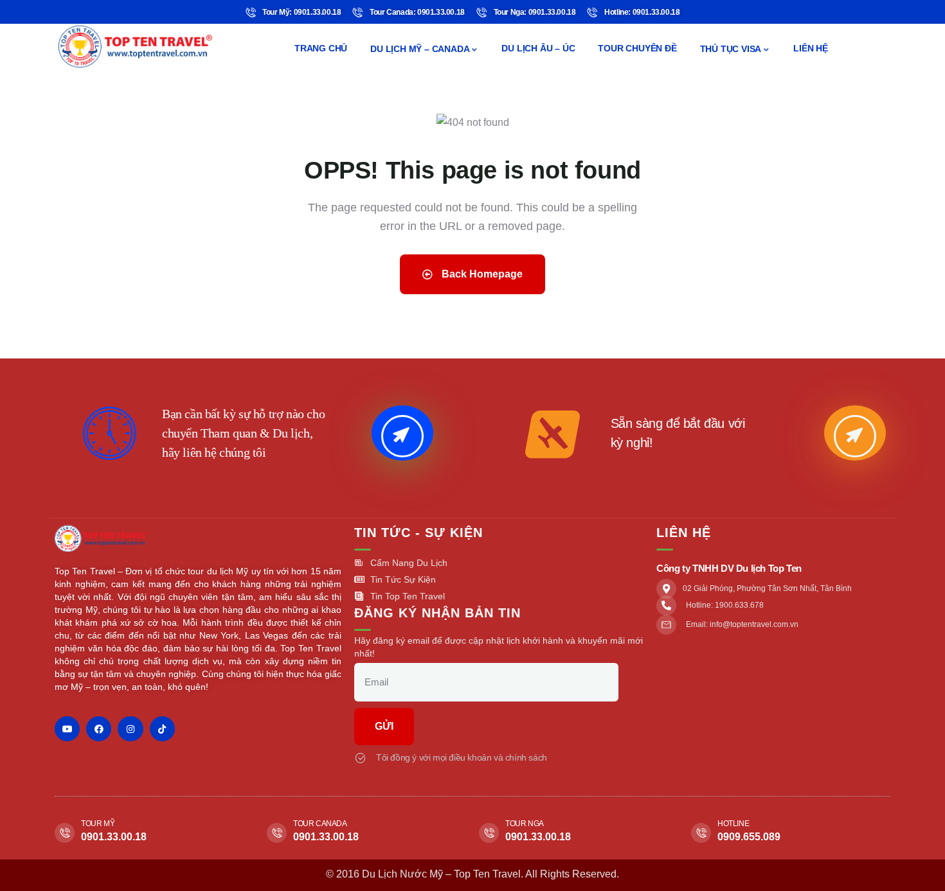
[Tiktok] (162, 728)
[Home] (135, 46)
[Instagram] (130, 728)
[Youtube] (67, 728)
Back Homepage (481, 274)
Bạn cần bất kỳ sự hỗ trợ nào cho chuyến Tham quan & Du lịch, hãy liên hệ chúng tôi (243, 433)
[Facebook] (98, 728)
